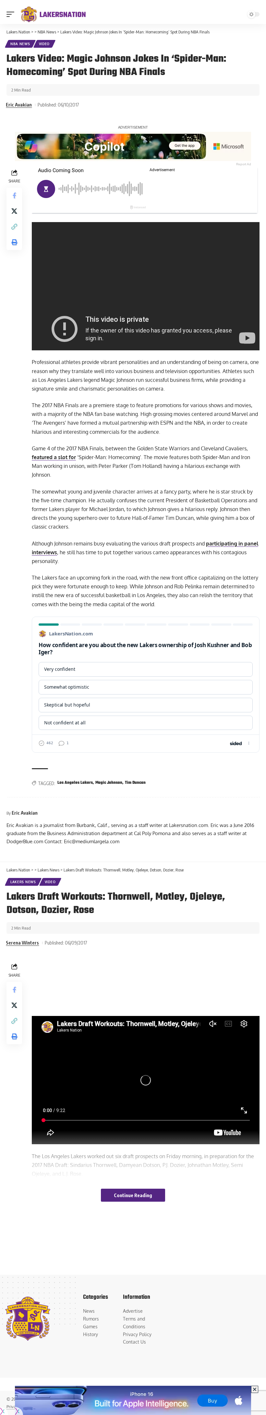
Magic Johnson (108, 783)
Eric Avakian (19, 104)
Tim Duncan (135, 783)
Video (44, 44)
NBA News (20, 44)
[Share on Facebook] (14, 195)
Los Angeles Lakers (75, 783)
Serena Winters (22, 942)
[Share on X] (14, 211)
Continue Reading (133, 1195)
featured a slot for (54, 457)
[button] (12, 14)
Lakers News (23, 882)
